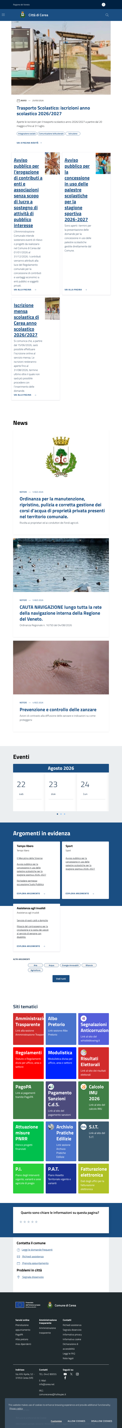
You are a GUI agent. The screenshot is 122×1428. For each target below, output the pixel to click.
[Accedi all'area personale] (105, 4)
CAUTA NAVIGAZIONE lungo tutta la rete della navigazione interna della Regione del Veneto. (61, 612)
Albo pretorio (21, 1339)
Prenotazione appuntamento (22, 1327)
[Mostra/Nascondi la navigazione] (3, 14)
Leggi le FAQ (69, 1353)
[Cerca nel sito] (107, 15)
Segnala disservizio (72, 1330)
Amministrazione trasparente (47, 1330)
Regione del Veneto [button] (21, 4)
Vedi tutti (61, 978)
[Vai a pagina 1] (57, 814)
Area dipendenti (23, 1344)
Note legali (68, 1358)
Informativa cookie (72, 1339)
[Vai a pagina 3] (64, 814)
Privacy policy (16, 1408)
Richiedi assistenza (72, 1325)
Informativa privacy (72, 1334)
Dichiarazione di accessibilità (70, 1346)
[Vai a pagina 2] (61, 814)
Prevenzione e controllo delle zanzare (58, 709)
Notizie (23, 491)
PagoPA (19, 1334)
